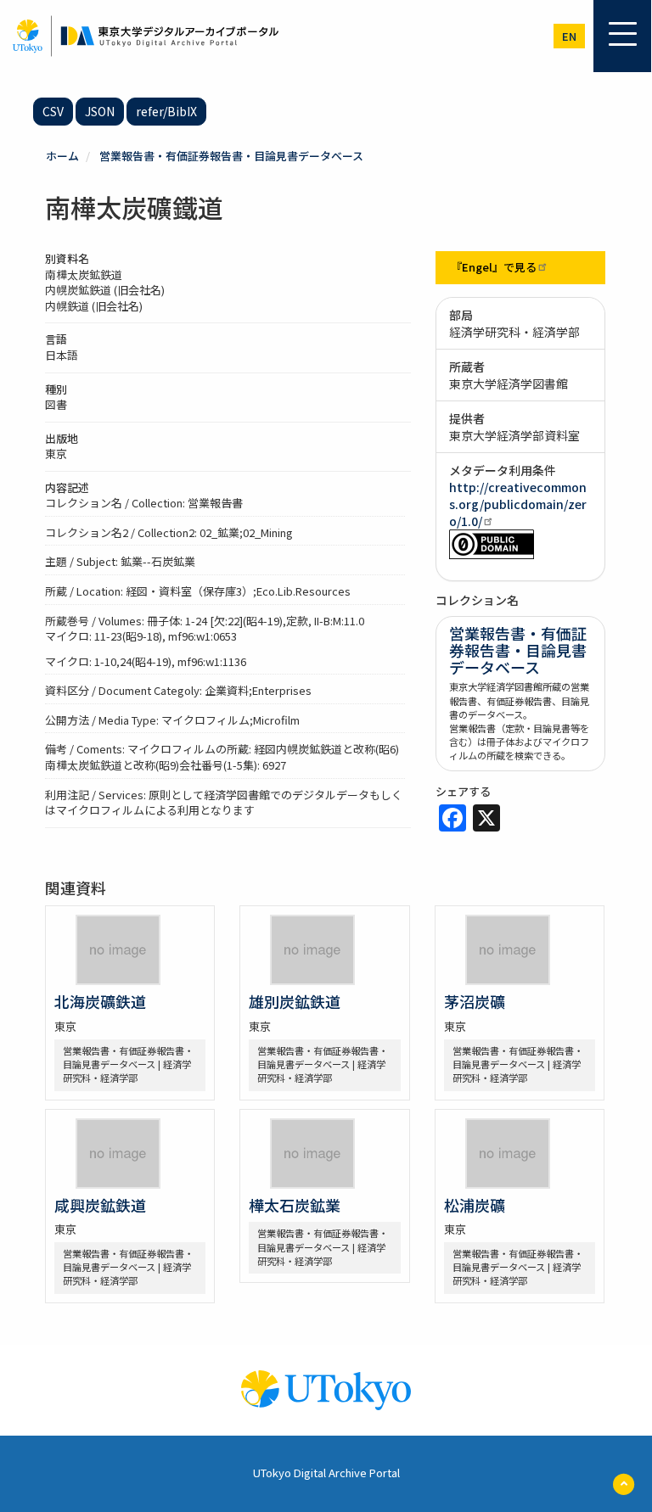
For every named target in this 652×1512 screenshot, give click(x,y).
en (569, 36)
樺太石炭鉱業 (294, 1205)
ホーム (62, 156)
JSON (100, 111)
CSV (53, 111)
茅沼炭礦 (474, 1001)
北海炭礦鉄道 (100, 1001)
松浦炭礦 (474, 1205)
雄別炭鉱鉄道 (294, 1001)
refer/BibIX (166, 111)
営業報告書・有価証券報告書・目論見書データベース (231, 156)
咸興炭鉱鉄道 (100, 1205)
